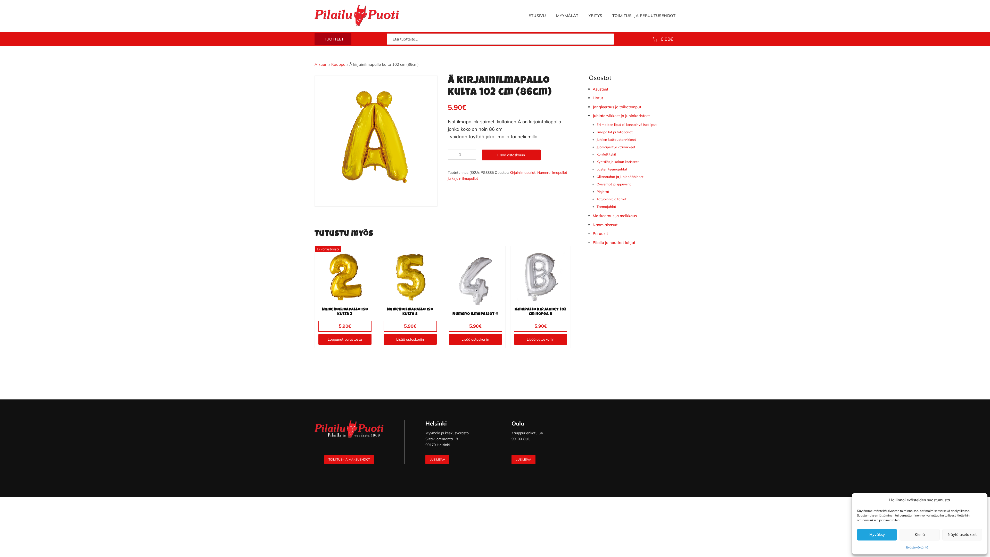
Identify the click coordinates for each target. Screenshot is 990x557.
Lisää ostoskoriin (511, 155)
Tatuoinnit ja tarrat (611, 199)
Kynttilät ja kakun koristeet (618, 162)
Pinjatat (603, 192)
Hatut (598, 97)
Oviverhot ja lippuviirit (614, 184)
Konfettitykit (606, 154)
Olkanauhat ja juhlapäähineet (620, 177)
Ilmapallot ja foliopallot (615, 132)
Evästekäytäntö (917, 547)
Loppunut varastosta (345, 339)
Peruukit (600, 233)
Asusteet (600, 89)
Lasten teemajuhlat (612, 169)
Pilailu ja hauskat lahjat (614, 242)
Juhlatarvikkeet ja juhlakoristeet (621, 115)
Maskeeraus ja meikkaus (615, 215)
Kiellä (920, 534)
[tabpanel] (376, 137)
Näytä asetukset (962, 534)
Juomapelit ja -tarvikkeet (616, 147)
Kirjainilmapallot (522, 172)
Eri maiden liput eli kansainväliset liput (627, 124)
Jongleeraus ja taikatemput (617, 106)
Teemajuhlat (606, 206)
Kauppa (338, 64)
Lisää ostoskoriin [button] (410, 339)
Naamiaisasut (605, 224)
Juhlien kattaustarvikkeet (616, 139)
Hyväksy (877, 534)
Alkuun (321, 64)
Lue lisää (437, 459)
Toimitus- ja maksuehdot (349, 459)
